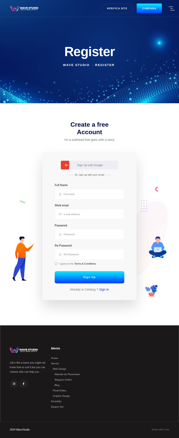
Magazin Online (63, 379)
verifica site (117, 8)
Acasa (54, 358)
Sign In (104, 289)
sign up (83, 174)
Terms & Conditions (85, 263)
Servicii (55, 363)
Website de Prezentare (67, 374)
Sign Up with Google (90, 165)
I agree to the (77, 263)
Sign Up (89, 277)
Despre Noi (57, 406)
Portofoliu (56, 401)
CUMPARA (149, 8)
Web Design (59, 368)
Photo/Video (59, 390)
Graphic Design (61, 395)
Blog (57, 385)
